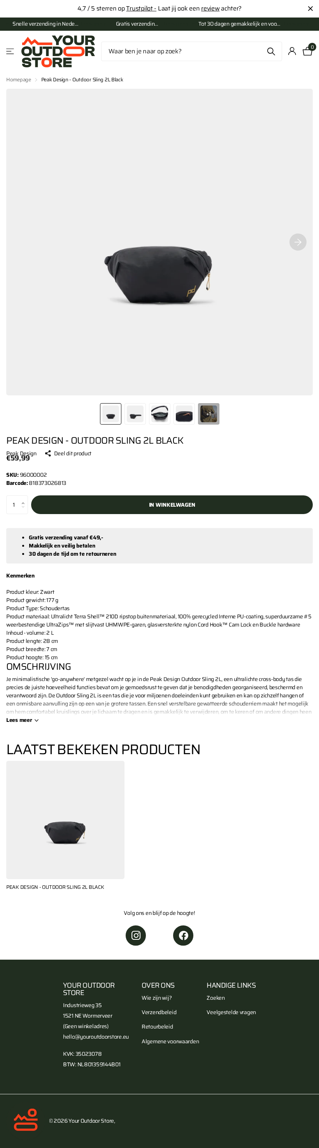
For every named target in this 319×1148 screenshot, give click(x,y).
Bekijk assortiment (10, 51)
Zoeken (271, 51)
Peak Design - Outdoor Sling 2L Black (55, 887)
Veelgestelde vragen (231, 1012)
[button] (25, 498)
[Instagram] (136, 935)
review (210, 8)
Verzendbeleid (159, 1012)
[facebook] (183, 935)
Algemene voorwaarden (170, 1041)
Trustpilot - (141, 8)
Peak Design (21, 453)
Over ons (158, 985)
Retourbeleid (157, 1026)
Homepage (18, 79)
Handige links (231, 985)
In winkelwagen (172, 504)
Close (310, 9)
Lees (19, 720)
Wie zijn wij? (157, 998)
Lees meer (93, 24)
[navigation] (110, 414)
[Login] (292, 51)
